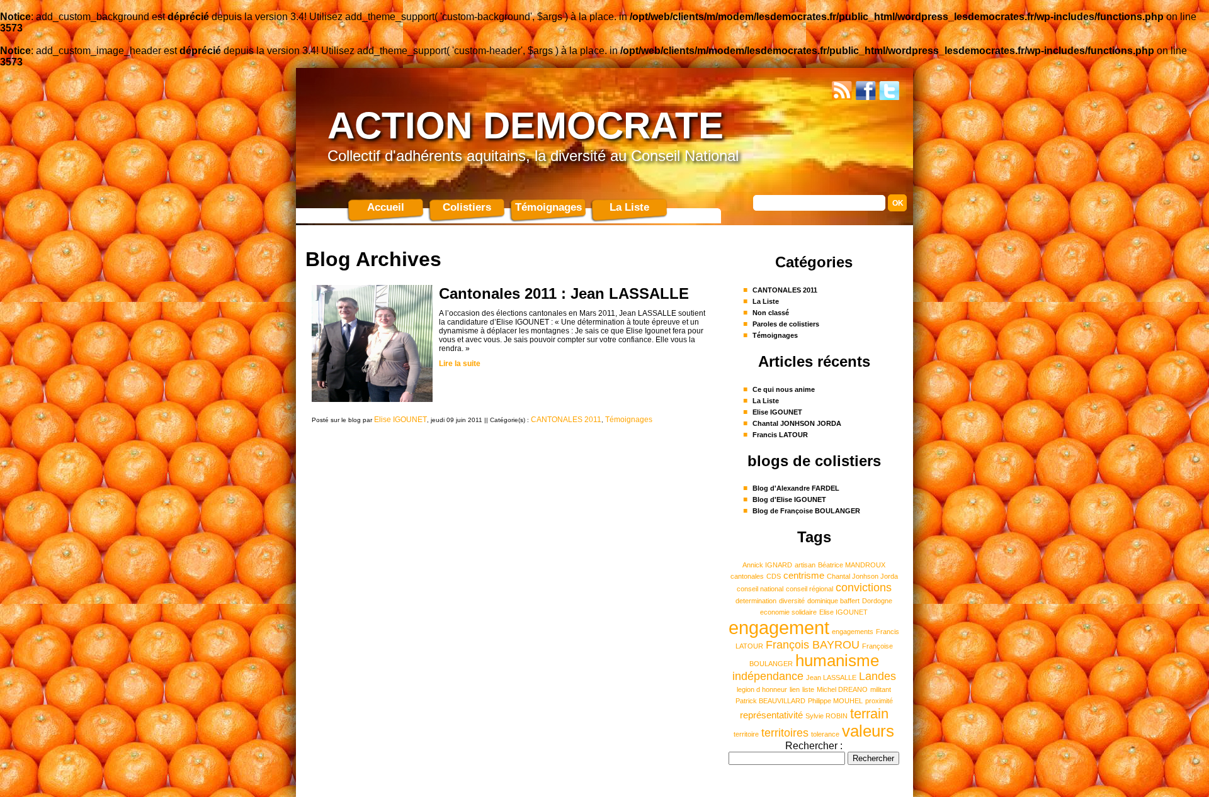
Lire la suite (459, 363)
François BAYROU (813, 644)
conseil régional (809, 589)
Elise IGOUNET (400, 419)
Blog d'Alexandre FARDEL (795, 488)
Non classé (770, 312)
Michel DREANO (842, 689)
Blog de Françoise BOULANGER (806, 511)
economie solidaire (788, 612)
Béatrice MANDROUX (851, 565)
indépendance (767, 676)
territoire (746, 734)
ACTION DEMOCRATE (525, 125)
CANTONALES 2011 (566, 419)
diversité (792, 601)
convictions (864, 587)
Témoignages (548, 207)
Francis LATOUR (780, 434)
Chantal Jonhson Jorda (862, 576)
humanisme (837, 660)
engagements (852, 631)
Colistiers (467, 207)
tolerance (825, 734)
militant (880, 689)
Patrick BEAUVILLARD (770, 701)
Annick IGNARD (767, 565)
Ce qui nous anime (783, 389)
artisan (805, 565)
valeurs (868, 731)
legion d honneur (762, 689)
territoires (785, 733)
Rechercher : (814, 745)
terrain (869, 714)
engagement (779, 627)
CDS (773, 576)
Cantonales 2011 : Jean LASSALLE (564, 293)
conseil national (760, 589)
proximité (879, 701)
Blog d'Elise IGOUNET (789, 499)
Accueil (385, 207)
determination (755, 601)
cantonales (747, 576)
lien (795, 689)
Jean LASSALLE (831, 677)
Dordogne (877, 601)
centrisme (803, 576)
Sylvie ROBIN (826, 716)
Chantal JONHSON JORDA (796, 423)
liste (808, 689)
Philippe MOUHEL (835, 701)
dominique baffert (833, 601)
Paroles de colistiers (785, 324)
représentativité (771, 715)
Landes (877, 676)
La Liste (629, 207)
